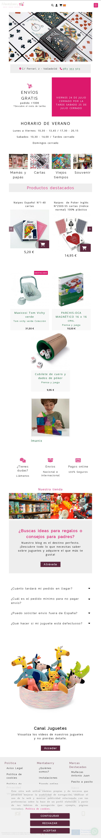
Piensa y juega (71, 325)
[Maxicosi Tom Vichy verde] (26, 289)
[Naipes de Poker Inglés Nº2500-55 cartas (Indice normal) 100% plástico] (71, 232)
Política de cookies (38, 808)
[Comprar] (44, 245)
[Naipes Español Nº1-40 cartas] (29, 229)
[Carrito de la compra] (61, 5)
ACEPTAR (49, 830)
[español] (64, 5)
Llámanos (22, 475)
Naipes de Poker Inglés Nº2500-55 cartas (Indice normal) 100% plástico (71, 206)
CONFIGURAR (50, 815)
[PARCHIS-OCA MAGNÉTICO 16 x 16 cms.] (68, 289)
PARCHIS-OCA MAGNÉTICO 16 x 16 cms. (71, 316)
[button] (57, 5)
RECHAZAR (49, 823)
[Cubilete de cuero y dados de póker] (47, 351)
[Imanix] (50, 417)
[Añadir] (33, 289)
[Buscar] (52, 5)
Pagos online (78, 466)
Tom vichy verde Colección (29, 321)
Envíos (50, 466)
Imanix (36, 441)
